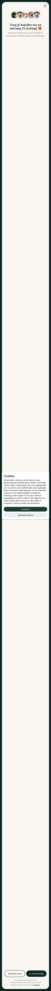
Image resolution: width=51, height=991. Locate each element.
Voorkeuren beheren (25, 515)
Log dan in (36, 985)
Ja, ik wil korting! (36, 973)
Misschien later (15, 973)
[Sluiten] (45, 6)
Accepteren (25, 509)
